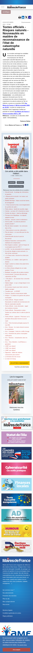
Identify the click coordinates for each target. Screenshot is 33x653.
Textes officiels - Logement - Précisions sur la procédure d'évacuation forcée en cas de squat (17, 319)
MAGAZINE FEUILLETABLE (16, 186)
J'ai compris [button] (16, 649)
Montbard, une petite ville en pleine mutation (17, 272)
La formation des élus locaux (12, 356)
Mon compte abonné (9, 601)
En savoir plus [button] (22, 645)
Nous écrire (6, 604)
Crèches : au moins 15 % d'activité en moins (17, 211)
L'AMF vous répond (10, 346)
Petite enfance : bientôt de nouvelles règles (16, 209)
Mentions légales (7, 610)
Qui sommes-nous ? (8, 590)
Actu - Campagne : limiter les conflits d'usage (17, 331)
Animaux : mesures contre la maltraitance (16, 219)
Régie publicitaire (8, 616)
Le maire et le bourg (10, 358)
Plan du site (6, 598)
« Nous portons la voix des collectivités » (16, 230)
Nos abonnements (8, 593)
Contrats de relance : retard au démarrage (16, 213)
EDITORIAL (20, 182)
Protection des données (9, 595)
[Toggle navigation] (2, 7)
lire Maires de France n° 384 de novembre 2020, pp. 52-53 (16, 105)
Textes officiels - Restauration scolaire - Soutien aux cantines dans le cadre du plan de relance (17, 312)
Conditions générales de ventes (12, 613)
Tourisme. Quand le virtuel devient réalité (16, 293)
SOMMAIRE (12, 182)
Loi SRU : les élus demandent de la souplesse (17, 249)
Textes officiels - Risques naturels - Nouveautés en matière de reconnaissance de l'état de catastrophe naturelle (17, 302)
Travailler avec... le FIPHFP (12, 291)
